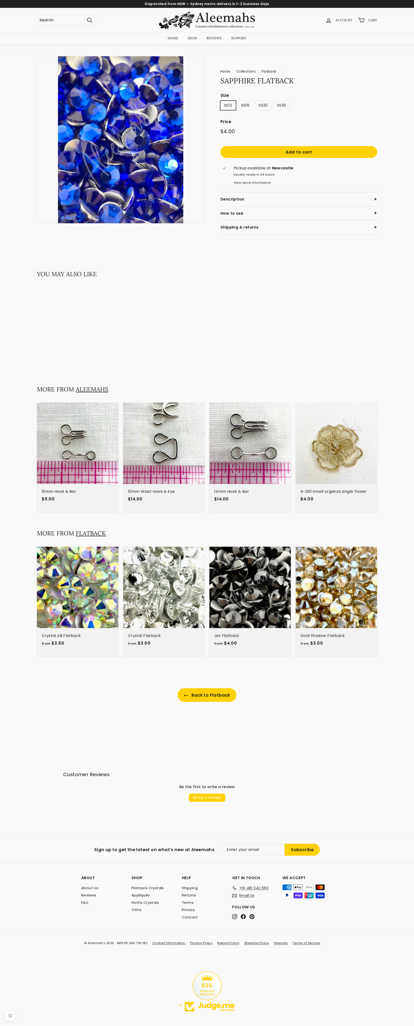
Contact (190, 917)
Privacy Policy (201, 943)
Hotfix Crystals (145, 902)
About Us (89, 887)
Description (232, 199)
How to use (231, 213)
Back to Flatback (210, 695)
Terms (188, 902)
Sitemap (281, 943)
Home (225, 71)
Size (224, 95)
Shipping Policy (256, 943)
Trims (137, 909)
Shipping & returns (239, 227)
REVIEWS (214, 38)
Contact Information (168, 943)
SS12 (228, 105)
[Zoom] (120, 139)
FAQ (84, 902)
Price (225, 122)
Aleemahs (92, 389)
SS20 (263, 105)
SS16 (245, 105)
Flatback (269, 71)
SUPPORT (239, 38)
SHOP (192, 38)
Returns (189, 895)
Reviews (88, 895)
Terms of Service (306, 943)
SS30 (281, 105)
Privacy (188, 909)
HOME (173, 38)
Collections (246, 71)
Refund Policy (228, 943)
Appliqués (141, 895)
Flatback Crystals (148, 887)
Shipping (190, 887)
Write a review (207, 797)
